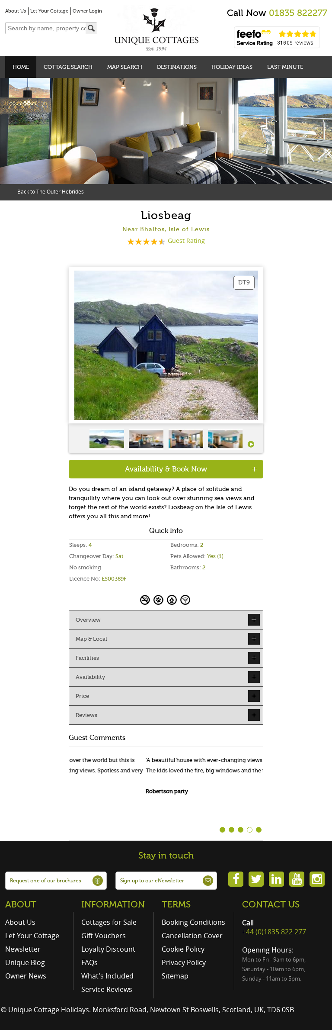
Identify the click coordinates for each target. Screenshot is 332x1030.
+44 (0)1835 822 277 (274, 931)
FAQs (89, 962)
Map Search (124, 67)
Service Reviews (106, 989)
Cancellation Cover (192, 935)
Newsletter (23, 949)
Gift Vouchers (103, 935)
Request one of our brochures (45, 881)
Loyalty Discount (108, 949)
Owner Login (87, 11)
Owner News (25, 976)
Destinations (177, 67)
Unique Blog (25, 962)
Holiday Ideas (231, 67)
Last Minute (285, 67)
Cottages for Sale (109, 922)
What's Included (107, 976)
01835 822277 (298, 13)
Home (21, 67)
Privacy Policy (184, 962)
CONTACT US (271, 904)
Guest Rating (186, 240)
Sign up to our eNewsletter (152, 881)
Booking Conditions (193, 922)
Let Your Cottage (49, 11)
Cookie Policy (183, 949)
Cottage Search (68, 67)
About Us (15, 11)
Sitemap (175, 976)
